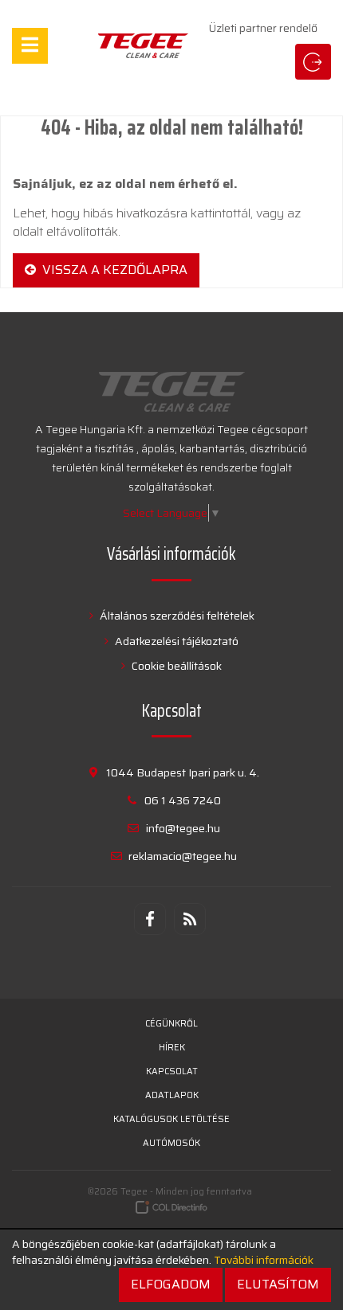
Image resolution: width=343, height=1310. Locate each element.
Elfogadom (171, 1284)
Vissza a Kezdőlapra (111, 270)
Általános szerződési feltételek (175, 615)
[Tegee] (143, 45)
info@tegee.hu (183, 828)
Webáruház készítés (172, 1207)
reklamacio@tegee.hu (182, 856)
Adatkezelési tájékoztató (175, 641)
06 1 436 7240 (182, 800)
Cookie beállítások (175, 666)
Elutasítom (278, 1284)
